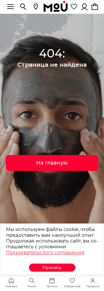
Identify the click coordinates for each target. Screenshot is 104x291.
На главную (52, 163)
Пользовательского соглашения (45, 252)
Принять (52, 267)
